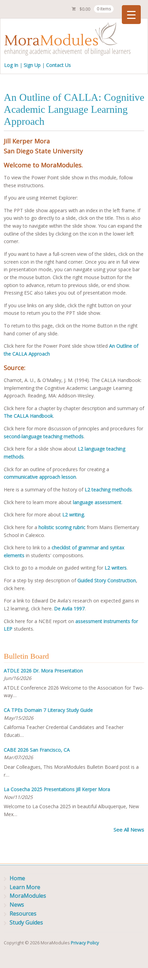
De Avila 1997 (69, 608)
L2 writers (116, 567)
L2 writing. (73, 514)
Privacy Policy (85, 943)
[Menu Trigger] (131, 14)
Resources (23, 913)
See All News (129, 829)
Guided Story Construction (106, 580)
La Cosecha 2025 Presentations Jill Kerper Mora (57, 789)
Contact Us (58, 65)
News (17, 904)
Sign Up (32, 65)
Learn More (25, 887)
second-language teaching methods (44, 436)
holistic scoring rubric (62, 527)
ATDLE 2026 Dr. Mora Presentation (43, 670)
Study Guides (26, 922)
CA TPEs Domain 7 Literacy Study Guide (48, 710)
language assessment (97, 502)
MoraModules (28, 895)
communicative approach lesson (40, 477)
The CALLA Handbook (28, 416)
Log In (11, 65)
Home (17, 878)
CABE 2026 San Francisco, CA (37, 749)
